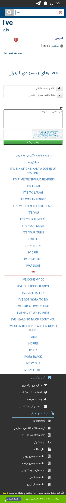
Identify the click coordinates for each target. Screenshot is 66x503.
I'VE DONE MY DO (33, 279)
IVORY (33, 350)
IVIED (33, 337)
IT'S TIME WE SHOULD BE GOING (33, 179)
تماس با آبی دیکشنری (30, 406)
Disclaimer (39, 421)
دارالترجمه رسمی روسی (34, 456)
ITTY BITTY (33, 246)
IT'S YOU (33, 213)
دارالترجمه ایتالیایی (36, 484)
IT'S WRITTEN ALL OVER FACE (33, 206)
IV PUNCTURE (33, 259)
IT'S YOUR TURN (33, 232)
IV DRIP (33, 252)
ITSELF (33, 239)
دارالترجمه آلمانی (37, 477)
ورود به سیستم (34, 399)
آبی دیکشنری (37, 377)
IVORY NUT (33, 363)
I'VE (33, 272)
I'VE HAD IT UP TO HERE (33, 313)
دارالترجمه (33, 162)
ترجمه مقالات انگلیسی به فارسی (33, 155)
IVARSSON (33, 266)
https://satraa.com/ (33, 435)
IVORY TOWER (33, 370)
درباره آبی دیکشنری (32, 385)
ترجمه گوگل (39, 442)
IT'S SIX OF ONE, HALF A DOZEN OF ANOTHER (33, 171)
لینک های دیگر (39, 413)
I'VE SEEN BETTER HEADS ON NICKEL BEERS (33, 328)
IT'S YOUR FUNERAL (33, 219)
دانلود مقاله (39, 449)
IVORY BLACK (33, 357)
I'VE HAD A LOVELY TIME (33, 306)
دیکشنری (56, 3)
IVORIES (33, 343)
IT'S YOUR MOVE (33, 226)
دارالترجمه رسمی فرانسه (33, 463)
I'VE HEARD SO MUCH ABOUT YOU (33, 319)
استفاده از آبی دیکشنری (30, 392)
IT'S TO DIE (33, 186)
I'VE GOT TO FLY (33, 293)
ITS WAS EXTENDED (33, 199)
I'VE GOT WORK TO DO (33, 300)
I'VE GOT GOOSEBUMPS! (33, 286)
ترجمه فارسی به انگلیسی (33, 470)
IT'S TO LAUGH (33, 193)
